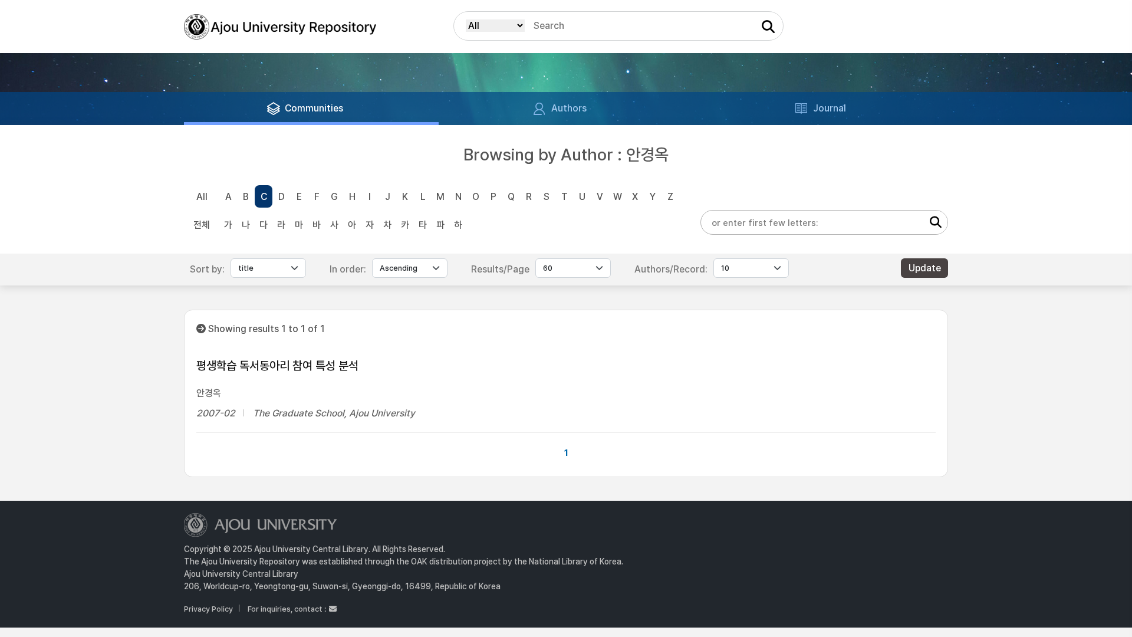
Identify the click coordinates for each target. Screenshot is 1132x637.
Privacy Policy (208, 609)
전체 (201, 225)
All (202, 196)
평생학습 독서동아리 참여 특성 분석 (277, 366)
